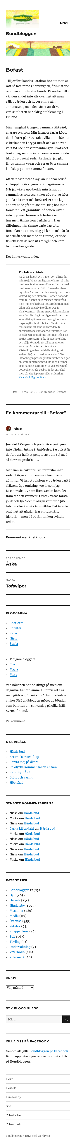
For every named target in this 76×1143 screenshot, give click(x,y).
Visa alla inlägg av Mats (32, 377)
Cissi (13, 664)
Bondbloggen (21, 33)
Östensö (61, 391)
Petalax (15, 926)
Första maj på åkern (24, 762)
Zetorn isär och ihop (24, 757)
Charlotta (16, 623)
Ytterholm (17, 952)
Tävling (15, 941)
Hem (9, 1079)
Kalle (13, 633)
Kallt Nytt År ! (20, 772)
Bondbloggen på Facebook (48, 1051)
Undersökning (20, 947)
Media (14, 916)
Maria (14, 669)
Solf (12, 936)
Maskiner (16, 910)
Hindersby (17, 905)
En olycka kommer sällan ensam (33, 767)
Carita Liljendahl (22, 828)
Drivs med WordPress (38, 1135)
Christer (15, 628)
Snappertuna (19, 931)
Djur (13, 895)
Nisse (14, 638)
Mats (14, 391)
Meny (64, 23)
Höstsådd (16, 782)
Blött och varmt (21, 777)
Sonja (14, 643)
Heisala (15, 900)
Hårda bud (17, 751)
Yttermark (17, 957)
